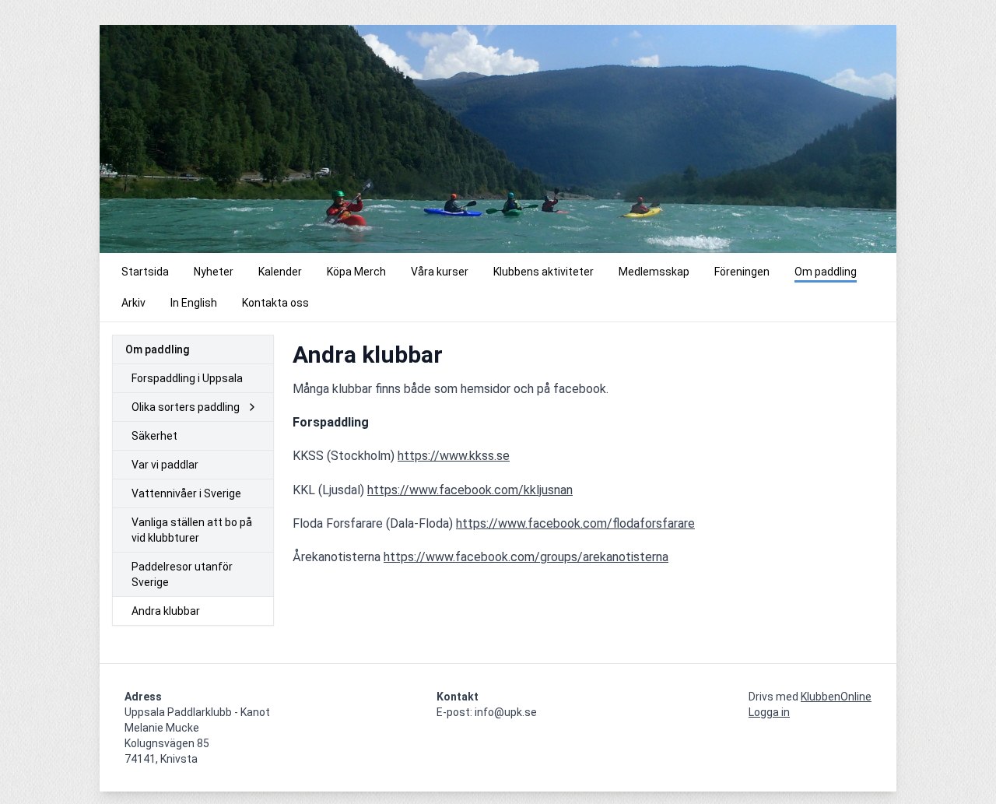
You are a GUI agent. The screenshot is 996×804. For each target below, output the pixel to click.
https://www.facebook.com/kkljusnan (470, 490)
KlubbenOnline (836, 696)
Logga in (769, 712)
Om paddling (157, 349)
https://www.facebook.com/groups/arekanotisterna (526, 556)
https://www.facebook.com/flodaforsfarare (575, 523)
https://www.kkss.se (454, 455)
